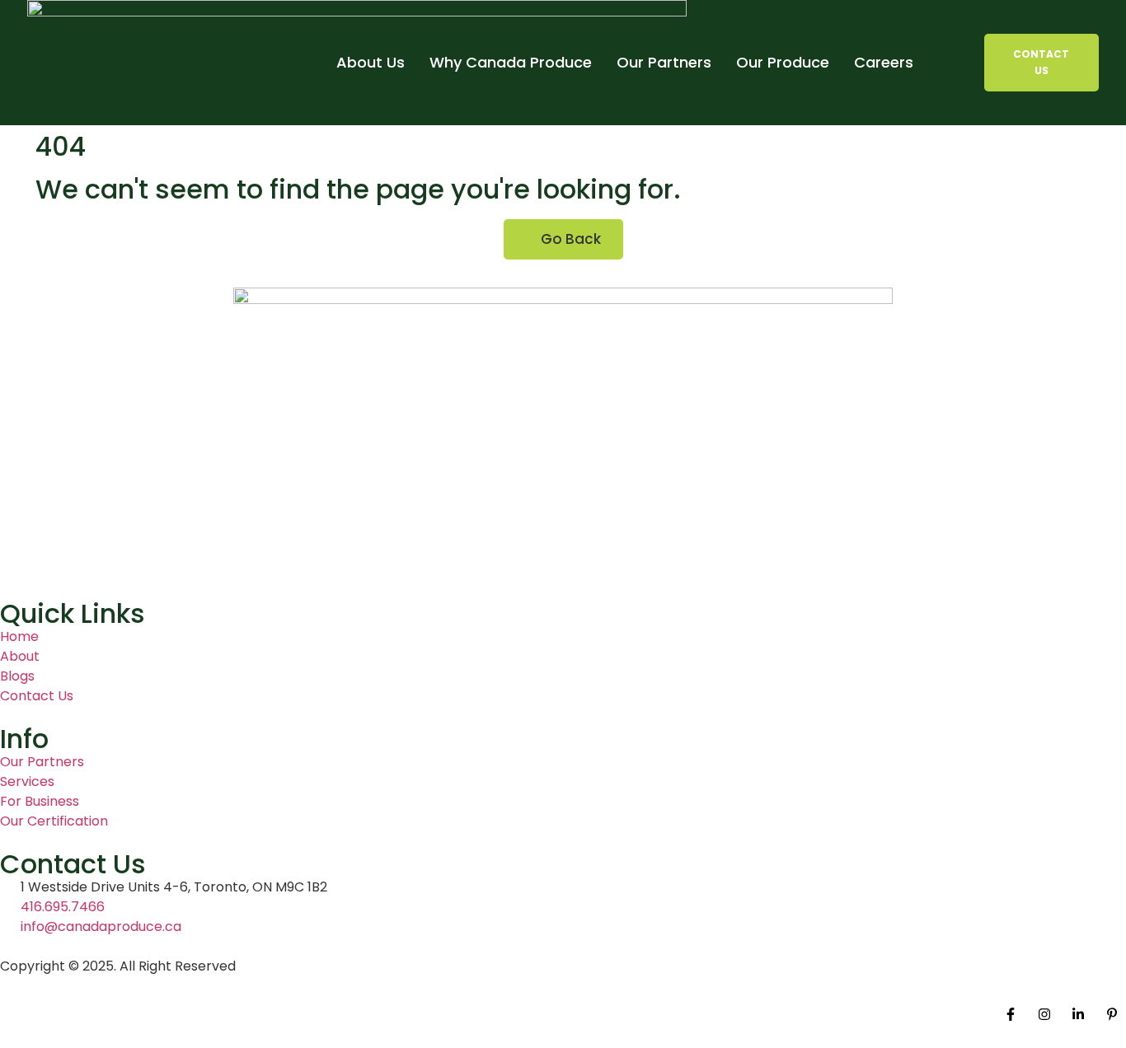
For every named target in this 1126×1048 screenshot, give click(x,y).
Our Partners (664, 62)
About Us (370, 62)
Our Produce (782, 62)
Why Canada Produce (510, 62)
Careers (883, 62)
